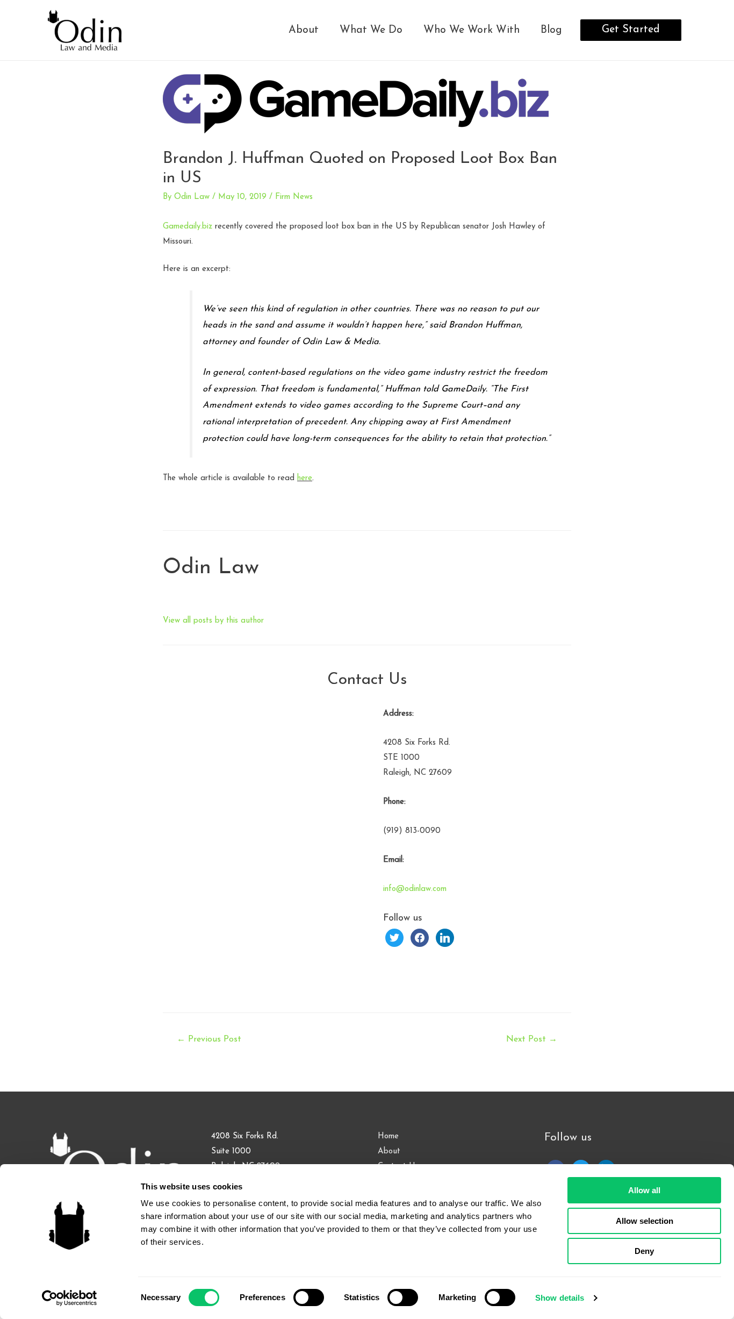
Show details (559, 1297)
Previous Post (209, 1039)
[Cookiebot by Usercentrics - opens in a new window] (70, 1298)
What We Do (371, 30)
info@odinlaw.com (415, 889)
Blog (551, 30)
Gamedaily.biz (187, 227)
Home (388, 1136)
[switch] (308, 1297)
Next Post (531, 1039)
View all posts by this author (213, 621)
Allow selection (644, 1220)
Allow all (644, 1190)
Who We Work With (471, 30)
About (304, 30)
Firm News (294, 197)
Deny (644, 1251)
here (304, 478)
